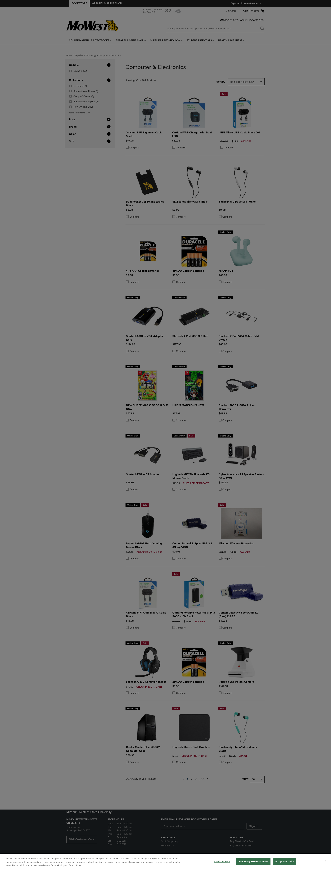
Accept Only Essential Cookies (253, 861)
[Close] (325, 861)
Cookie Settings (222, 861)
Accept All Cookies (284, 861)
